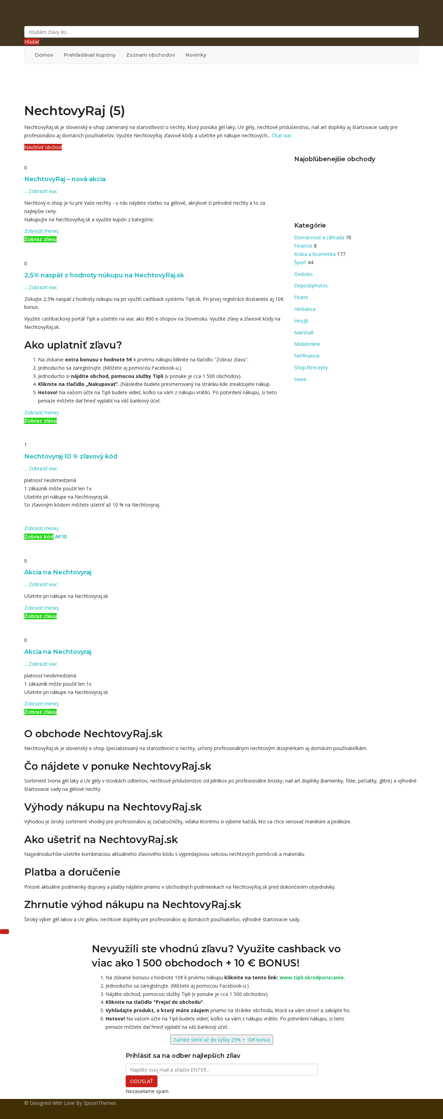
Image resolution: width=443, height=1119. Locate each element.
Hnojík (301, 320)
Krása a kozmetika (315, 254)
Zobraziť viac (40, 191)
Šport (301, 262)
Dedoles (303, 274)
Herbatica (305, 309)
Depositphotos (311, 285)
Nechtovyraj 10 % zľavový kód (70, 456)
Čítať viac (282, 135)
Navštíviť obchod (43, 147)
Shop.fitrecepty (311, 367)
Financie (304, 245)
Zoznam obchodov (150, 55)
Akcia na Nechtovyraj (57, 572)
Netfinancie (307, 355)
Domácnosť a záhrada (320, 237)
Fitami (301, 297)
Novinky (196, 55)
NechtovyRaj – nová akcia (65, 179)
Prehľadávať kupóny (90, 55)
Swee (300, 379)
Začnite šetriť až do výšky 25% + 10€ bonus (221, 1039)
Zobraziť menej (41, 231)
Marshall (303, 332)
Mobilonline (307, 344)
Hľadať (31, 41)
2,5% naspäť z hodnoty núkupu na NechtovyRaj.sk (104, 275)
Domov (44, 55)
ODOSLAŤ (141, 1081)
